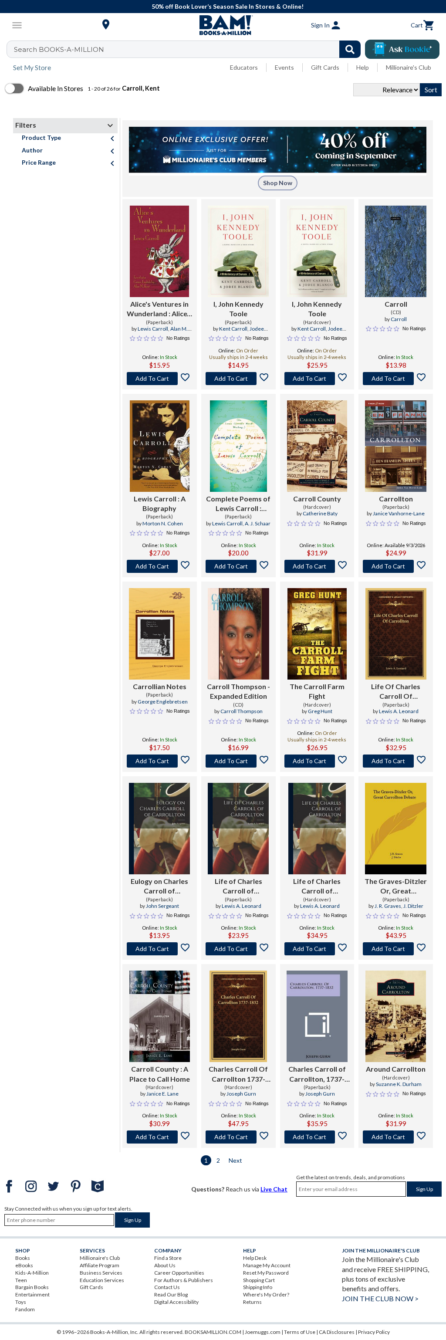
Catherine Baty (320, 513)
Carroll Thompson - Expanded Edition (238, 691)
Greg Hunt (320, 711)
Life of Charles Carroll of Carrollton (238, 886)
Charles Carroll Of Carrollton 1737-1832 (238, 1074)
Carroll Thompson (241, 711)
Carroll (396, 304)
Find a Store (168, 1258)
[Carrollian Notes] (159, 634)
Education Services (102, 1280)
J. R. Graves (388, 906)
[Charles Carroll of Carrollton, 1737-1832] (317, 1016)
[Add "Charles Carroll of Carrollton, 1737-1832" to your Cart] (317, 1137)
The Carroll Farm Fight (317, 691)
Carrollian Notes (159, 686)
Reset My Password (266, 1272)
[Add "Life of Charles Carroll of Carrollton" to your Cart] (238, 948)
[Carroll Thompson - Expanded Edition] (238, 634)
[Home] (223, 25)
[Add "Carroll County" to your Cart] (317, 566)
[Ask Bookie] (402, 49)
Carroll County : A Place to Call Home (159, 1074)
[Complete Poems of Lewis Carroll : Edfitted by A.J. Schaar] (238, 446)
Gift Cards (325, 67)
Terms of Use (299, 1332)
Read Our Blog (171, 1294)
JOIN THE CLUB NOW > (380, 1298)
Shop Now (277, 182)
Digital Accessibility (176, 1302)
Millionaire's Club (408, 67)
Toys (20, 1302)
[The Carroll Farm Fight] (317, 634)
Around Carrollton (396, 1069)
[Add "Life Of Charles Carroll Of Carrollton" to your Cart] (396, 761)
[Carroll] (396, 251)
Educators (244, 67)
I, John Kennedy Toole (238, 309)
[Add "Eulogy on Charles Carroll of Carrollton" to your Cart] (160, 948)
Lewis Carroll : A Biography (160, 503)
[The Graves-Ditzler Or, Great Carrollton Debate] (396, 828)
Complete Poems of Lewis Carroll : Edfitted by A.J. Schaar (238, 504)
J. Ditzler (413, 906)
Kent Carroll (233, 328)
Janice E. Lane (162, 1093)
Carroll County (317, 498)
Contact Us (167, 1287)
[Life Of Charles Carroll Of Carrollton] (396, 634)
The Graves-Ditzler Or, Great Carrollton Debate (396, 886)
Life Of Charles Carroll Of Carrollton (395, 691)
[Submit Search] (350, 49)
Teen (21, 1280)
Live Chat (273, 1189)
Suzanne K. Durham (399, 1084)
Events (284, 67)
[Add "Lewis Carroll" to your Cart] (160, 566)
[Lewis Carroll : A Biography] (160, 446)
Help (362, 67)
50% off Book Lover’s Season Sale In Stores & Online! (228, 6)
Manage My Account (267, 1265)
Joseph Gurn (241, 1093)
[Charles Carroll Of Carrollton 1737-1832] (238, 1016)
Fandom (25, 1309)
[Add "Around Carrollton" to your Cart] (396, 1137)
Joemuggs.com (262, 1332)
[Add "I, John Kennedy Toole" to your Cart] (238, 378)
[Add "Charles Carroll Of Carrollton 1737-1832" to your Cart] (238, 1137)
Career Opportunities (179, 1272)
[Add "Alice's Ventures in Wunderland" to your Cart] (160, 378)
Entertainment (32, 1294)
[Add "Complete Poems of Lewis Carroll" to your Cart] (238, 566)
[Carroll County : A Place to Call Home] (160, 1016)
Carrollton (396, 498)
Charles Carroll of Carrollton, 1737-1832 (317, 1074)
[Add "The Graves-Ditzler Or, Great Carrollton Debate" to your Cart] (396, 948)
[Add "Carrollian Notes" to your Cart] (160, 761)
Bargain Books (32, 1287)
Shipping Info (257, 1287)
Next (235, 1160)
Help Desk (255, 1258)
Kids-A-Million (32, 1272)
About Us (165, 1265)
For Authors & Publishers (183, 1280)
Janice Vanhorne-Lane (399, 513)
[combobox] (189, 49)
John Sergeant (162, 906)
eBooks (24, 1265)
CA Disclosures (337, 1332)
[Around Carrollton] (395, 1016)
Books (22, 1258)
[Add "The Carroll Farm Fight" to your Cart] (317, 761)
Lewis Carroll (153, 328)
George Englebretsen (163, 701)
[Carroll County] (317, 446)
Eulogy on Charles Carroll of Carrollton (159, 886)
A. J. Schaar (257, 523)
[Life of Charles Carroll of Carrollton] (238, 828)
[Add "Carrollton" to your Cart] (396, 566)
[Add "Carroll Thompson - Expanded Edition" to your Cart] (238, 761)
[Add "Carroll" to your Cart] (396, 378)
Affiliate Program (99, 1265)
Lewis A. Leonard (399, 711)
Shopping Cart (259, 1280)
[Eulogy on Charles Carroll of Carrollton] (159, 828)
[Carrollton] (396, 446)
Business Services (101, 1272)
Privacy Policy (374, 1332)
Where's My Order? (266, 1294)
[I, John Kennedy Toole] (238, 251)
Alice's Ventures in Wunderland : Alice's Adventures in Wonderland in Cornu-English (159, 309)
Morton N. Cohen (162, 523)
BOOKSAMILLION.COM (213, 1332)
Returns (252, 1302)
